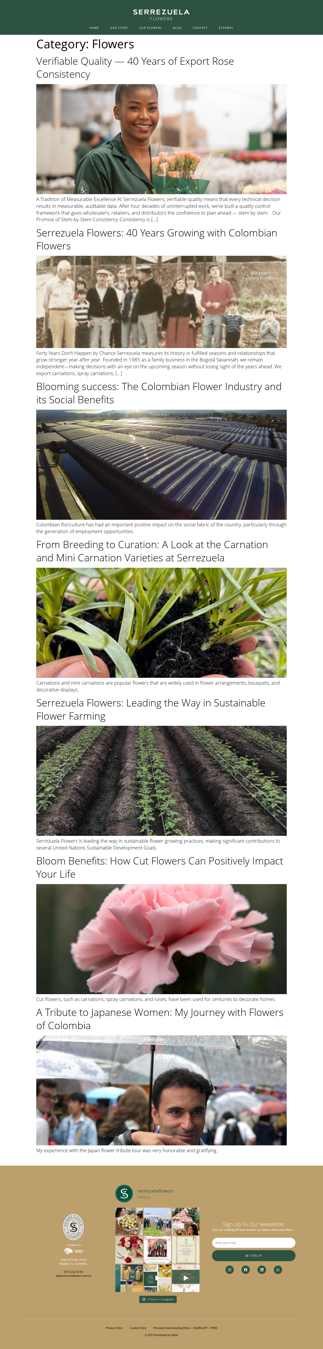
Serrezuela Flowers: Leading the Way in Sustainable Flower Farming (150, 709)
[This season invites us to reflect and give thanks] (157, 1250)
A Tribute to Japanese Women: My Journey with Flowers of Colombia (159, 1018)
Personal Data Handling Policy (172, 1328)
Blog (177, 28)
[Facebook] (245, 1270)
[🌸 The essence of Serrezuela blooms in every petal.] (186, 1278)
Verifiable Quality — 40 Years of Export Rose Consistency (135, 67)
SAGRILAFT (200, 1328)
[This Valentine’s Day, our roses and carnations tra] (129, 1250)
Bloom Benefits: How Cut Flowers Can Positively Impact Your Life (159, 867)
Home (94, 28)
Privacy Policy (114, 1328)
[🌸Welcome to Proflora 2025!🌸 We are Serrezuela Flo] (157, 1278)
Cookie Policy (142, 1328)
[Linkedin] (262, 1270)
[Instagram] (229, 1270)
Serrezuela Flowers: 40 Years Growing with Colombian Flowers (156, 239)
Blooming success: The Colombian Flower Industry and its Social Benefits (159, 392)
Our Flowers (150, 28)
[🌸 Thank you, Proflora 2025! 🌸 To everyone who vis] (129, 1278)
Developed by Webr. (166, 1335)
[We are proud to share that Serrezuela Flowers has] (186, 1250)
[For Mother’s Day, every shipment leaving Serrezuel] (129, 1221)
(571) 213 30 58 (73, 1271)
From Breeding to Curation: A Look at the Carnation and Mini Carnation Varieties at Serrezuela (152, 550)
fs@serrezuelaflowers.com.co (73, 1275)
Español (226, 28)
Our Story (119, 28)
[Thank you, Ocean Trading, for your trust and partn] (157, 1221)
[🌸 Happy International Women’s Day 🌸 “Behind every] (186, 1221)
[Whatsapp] (278, 1270)
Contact (200, 28)
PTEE (213, 1328)
